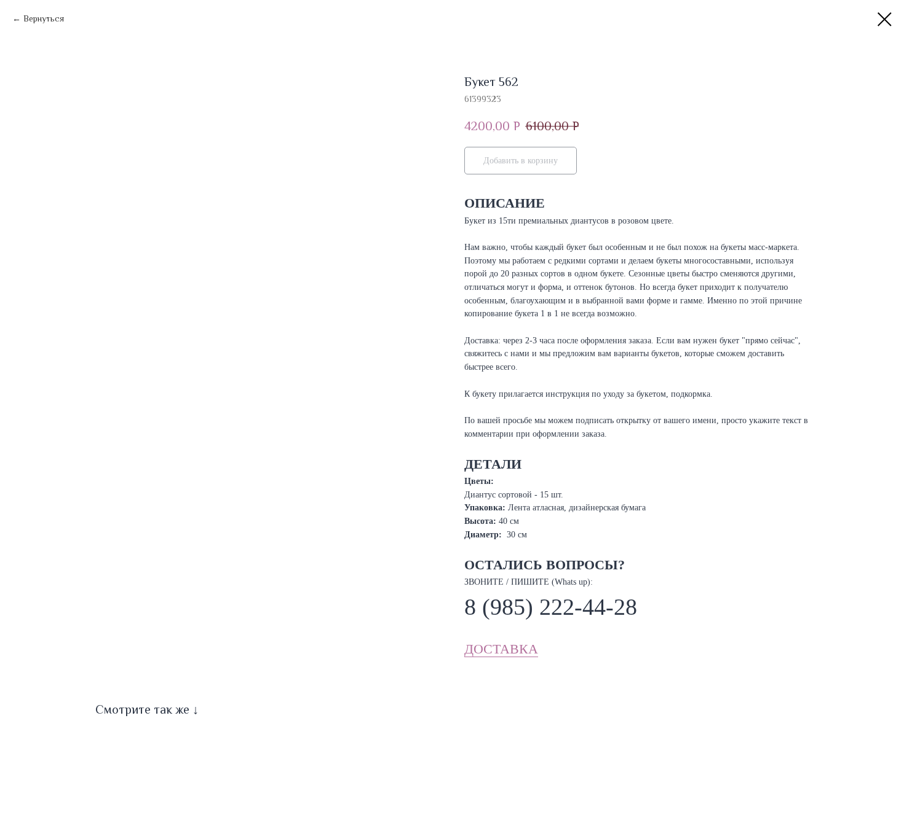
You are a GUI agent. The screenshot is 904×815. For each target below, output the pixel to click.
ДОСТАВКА (501, 649)
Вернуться (43, 18)
